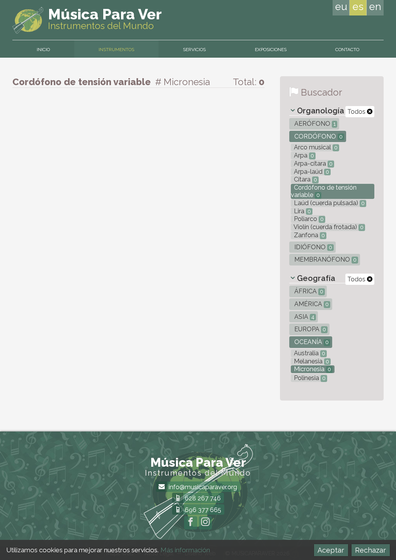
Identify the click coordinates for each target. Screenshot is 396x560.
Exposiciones (271, 49)
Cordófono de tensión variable (324, 191)
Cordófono (318, 136)
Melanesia (310, 361)
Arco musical (315, 147)
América (311, 304)
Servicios (194, 49)
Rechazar (370, 550)
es (358, 6)
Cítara (304, 179)
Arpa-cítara (312, 163)
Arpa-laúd (310, 171)
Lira (301, 211)
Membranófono (325, 259)
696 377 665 (202, 510)
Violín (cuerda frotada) (328, 227)
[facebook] (190, 522)
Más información (185, 550)
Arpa (303, 155)
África (308, 291)
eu (341, 6)
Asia (303, 316)
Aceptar (330, 550)
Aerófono (314, 123)
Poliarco (308, 219)
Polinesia (309, 378)
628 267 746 (202, 498)
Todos (357, 111)
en (375, 6)
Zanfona (308, 235)
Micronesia (311, 369)
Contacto (347, 49)
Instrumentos (116, 49)
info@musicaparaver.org (202, 487)
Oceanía (311, 342)
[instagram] (205, 522)
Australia (308, 353)
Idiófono (312, 247)
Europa (309, 329)
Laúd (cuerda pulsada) (328, 203)
